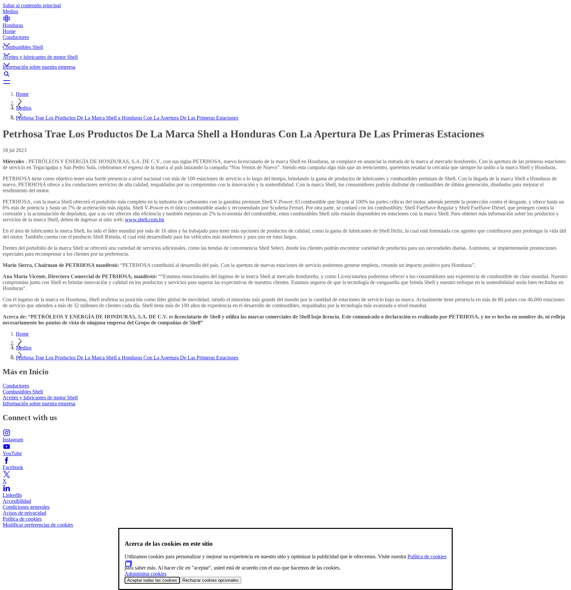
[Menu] (285, 82)
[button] (285, 39)
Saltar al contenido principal (32, 5)
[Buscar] (285, 74)
